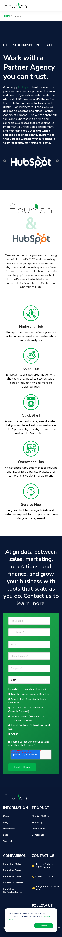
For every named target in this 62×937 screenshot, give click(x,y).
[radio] (30, 694)
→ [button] (57, 161)
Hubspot (24, 87)
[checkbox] (30, 714)
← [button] (4, 161)
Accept (44, 926)
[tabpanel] (31, 324)
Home (7, 15)
